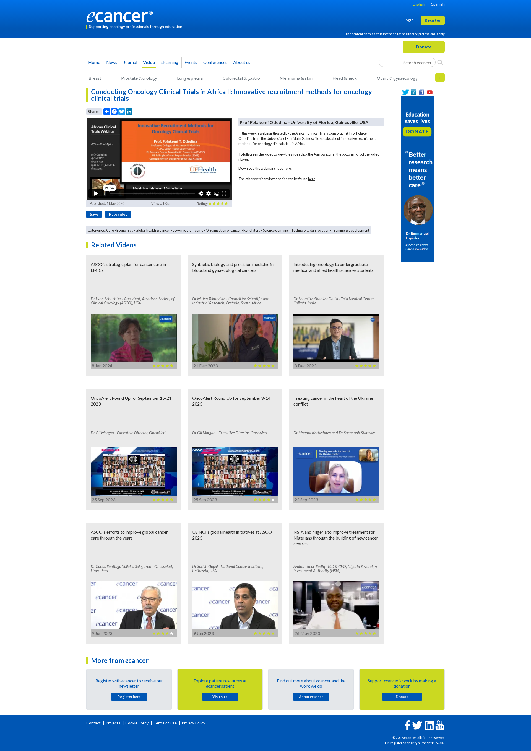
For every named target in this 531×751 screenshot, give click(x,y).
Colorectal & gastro (241, 78)
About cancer (311, 697)
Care (110, 230)
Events (190, 62)
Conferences (215, 62)
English (419, 4)
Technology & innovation (310, 230)
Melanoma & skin (296, 78)
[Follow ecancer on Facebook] (407, 724)
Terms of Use (165, 723)
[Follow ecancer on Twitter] (417, 724)
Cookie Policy (137, 723)
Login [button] (408, 19)
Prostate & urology (139, 78)
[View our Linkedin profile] (413, 92)
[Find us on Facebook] (421, 92)
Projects (113, 723)
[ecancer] (121, 16)
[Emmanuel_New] (417, 178)
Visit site (220, 697)
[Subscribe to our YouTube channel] (429, 92)
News (111, 62)
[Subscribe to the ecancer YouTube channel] (440, 724)
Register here (129, 697)
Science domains (276, 230)
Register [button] (433, 20)
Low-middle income (188, 230)
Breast (94, 78)
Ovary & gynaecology (397, 78)
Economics (124, 230)
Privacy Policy (193, 723)
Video (149, 62)
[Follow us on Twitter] (405, 92)
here (287, 168)
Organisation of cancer (223, 230)
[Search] (440, 62)
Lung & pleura (190, 78)
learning (169, 62)
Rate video (118, 214)
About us (241, 62)
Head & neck (344, 78)
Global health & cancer (153, 230)
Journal (130, 62)
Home (94, 62)
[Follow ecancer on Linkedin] (429, 724)
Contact (93, 723)
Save (94, 214)
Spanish (438, 4)
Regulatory (252, 230)
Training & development (350, 230)
